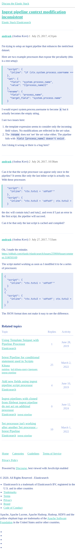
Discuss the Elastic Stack (15, 3)
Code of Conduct (12, 507)
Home (5, 453)
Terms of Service (52, 453)
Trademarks (9, 492)
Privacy (7, 500)
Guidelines (33, 453)
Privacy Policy (10, 460)
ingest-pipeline (9, 372)
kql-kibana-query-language (24, 369)
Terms (6, 496)
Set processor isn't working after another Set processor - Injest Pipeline (20, 427)
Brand (6, 503)
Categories (18, 453)
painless (5, 369)
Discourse (21, 468)
